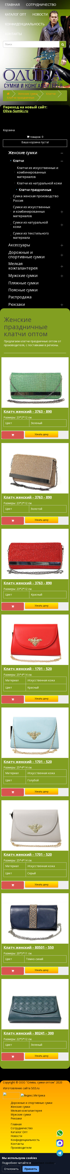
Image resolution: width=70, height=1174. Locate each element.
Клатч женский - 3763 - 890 (28, 411)
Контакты (13, 34)
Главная (12, 4)
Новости (40, 14)
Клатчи (51, 93)
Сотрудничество (41, 4)
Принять (30, 1169)
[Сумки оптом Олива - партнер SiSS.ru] (11, 1095)
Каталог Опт (15, 14)
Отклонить (11, 1169)
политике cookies (43, 1163)
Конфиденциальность (25, 24)
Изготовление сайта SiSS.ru (21, 1088)
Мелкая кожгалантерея (26, 1110)
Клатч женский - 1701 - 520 (28, 668)
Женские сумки (28, 93)
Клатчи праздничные (20, 97)
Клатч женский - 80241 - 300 (29, 1033)
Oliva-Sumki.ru (15, 111)
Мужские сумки (21, 1114)
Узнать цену (41, 434)
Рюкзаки (16, 1118)
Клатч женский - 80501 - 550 (29, 947)
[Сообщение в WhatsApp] (59, 1133)
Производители (21, 1147)
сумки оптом (45, 1082)
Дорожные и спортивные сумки (31, 1103)
